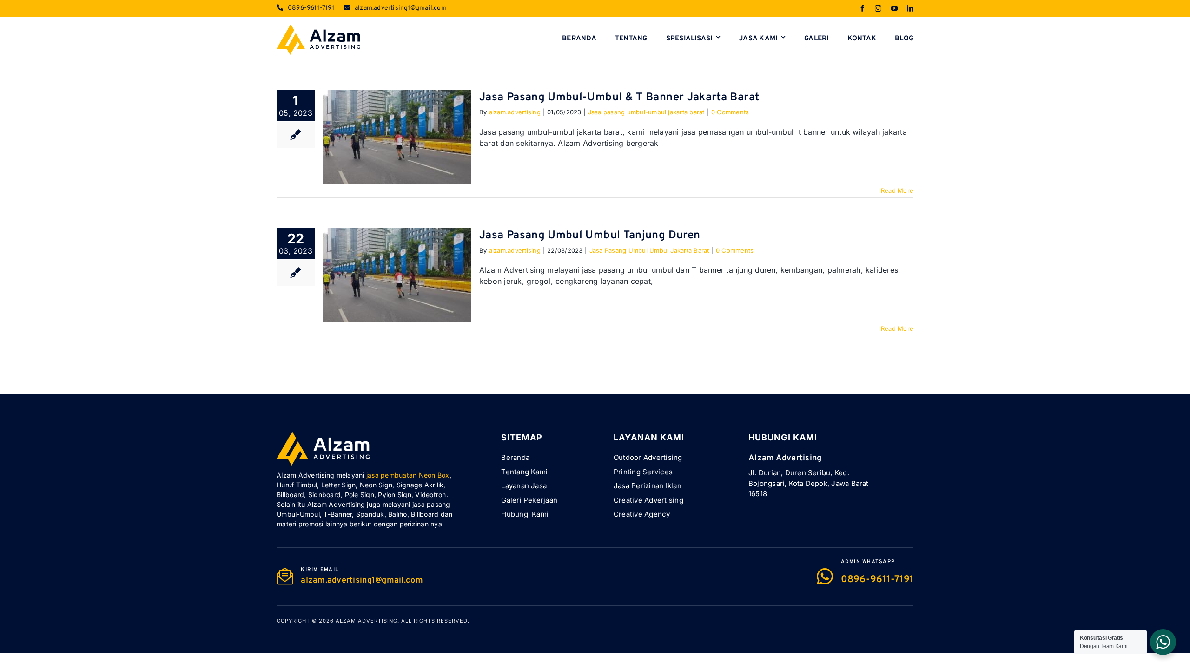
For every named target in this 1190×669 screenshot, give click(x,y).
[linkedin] (910, 8)
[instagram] (878, 8)
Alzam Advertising (366, 620)
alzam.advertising (515, 112)
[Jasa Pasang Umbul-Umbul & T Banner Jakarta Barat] (397, 137)
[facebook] (862, 8)
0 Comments (730, 112)
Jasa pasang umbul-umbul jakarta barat (646, 112)
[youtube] (894, 8)
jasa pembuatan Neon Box (408, 475)
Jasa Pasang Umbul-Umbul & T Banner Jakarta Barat (619, 98)
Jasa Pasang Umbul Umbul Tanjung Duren (589, 236)
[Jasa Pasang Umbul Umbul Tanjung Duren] (397, 275)
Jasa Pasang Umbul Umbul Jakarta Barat (649, 250)
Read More (897, 190)
